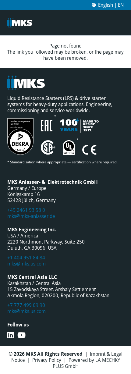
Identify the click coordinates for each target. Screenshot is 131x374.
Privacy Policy (46, 360)
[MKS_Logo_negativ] (19, 22)
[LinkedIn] (10, 335)
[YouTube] (21, 335)
